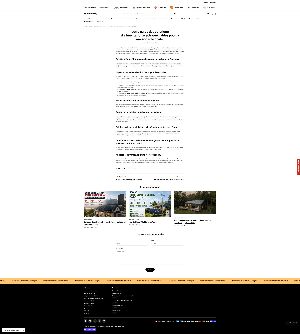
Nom (117, 240)
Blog (90, 26)
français (213, 2)
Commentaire (119, 248)
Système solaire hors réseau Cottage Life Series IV (133, 93)
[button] (298, 167)
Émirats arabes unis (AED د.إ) (165, 321)
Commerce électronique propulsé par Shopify (112, 326)
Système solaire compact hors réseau (129, 85)
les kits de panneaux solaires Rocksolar (145, 104)
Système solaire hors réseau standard (129, 89)
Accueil (85, 26)
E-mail (153, 240)
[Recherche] (175, 14)
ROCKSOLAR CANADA (94, 326)
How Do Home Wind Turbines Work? (143, 222)
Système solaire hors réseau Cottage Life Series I (132, 82)
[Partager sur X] (129, 168)
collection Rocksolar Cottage (130, 76)
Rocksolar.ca (169, 162)
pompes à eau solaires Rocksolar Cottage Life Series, (164, 147)
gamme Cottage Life (145, 131)
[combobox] (150, 14)
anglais (206, 2)
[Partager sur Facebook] (124, 168)
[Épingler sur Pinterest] (134, 168)
